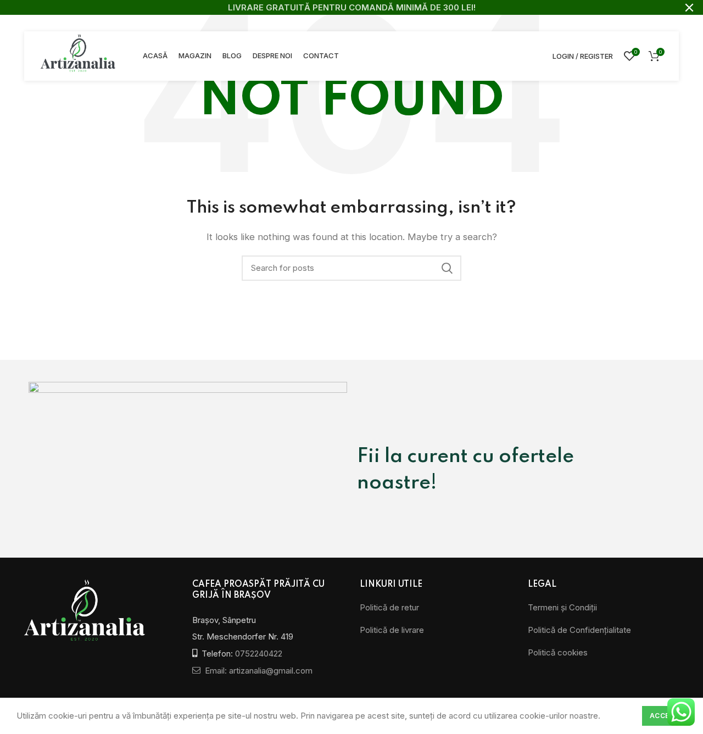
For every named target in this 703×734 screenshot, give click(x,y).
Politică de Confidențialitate (579, 630)
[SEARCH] (446, 268)
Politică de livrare (392, 630)
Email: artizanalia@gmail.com (258, 670)
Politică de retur (389, 607)
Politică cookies (558, 652)
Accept (664, 715)
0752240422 (258, 653)
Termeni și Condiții (562, 607)
